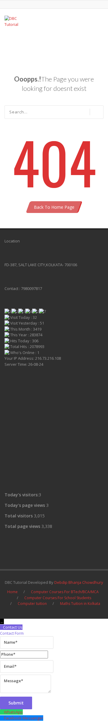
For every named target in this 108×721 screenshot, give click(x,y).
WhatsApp (13, 712)
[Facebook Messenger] (2, 718)
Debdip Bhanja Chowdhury (78, 582)
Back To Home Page (54, 207)
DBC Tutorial (27, 44)
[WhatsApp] (2, 712)
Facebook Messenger (23, 718)
